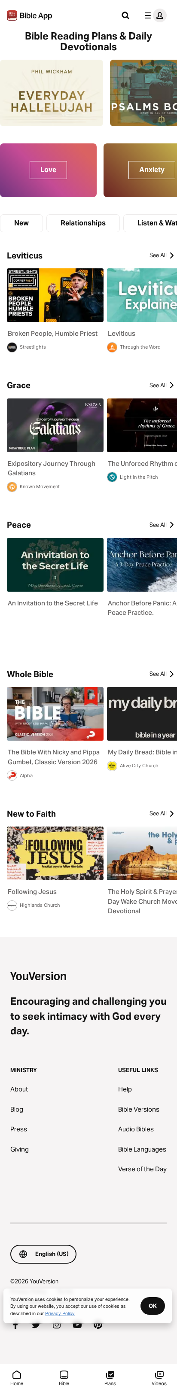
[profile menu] (153, 15)
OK (153, 1305)
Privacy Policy (60, 1313)
